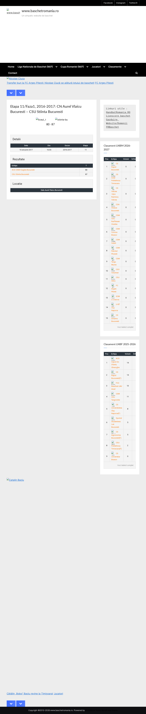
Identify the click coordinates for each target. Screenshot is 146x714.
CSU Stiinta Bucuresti (20, 174)
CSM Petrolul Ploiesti (115, 251)
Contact (12, 72)
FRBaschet (112, 127)
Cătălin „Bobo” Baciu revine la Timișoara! (30, 693)
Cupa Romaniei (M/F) (72, 66)
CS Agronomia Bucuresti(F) (116, 435)
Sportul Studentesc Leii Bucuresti (116, 422)
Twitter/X (133, 3)
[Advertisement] (73, 39)
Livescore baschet (118, 116)
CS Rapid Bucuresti (115, 167)
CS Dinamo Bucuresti (115, 318)
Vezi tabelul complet (125, 327)
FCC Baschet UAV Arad (116, 386)
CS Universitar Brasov (115, 456)
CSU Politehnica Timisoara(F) (116, 446)
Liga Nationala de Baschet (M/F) (35, 66)
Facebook (108, 3)
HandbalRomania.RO (118, 112)
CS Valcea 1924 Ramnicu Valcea (114, 194)
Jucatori (96, 66)
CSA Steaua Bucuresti (115, 207)
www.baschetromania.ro (40, 11)
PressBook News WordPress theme (101, 710)
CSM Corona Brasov (115, 232)
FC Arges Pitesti (104, 82)
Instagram (120, 3)
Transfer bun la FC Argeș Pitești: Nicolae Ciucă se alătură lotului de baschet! (50, 82)
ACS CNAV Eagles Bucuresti (23, 170)
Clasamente (115, 66)
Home (11, 66)
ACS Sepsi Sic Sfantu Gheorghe (115, 362)
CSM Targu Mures (115, 262)
